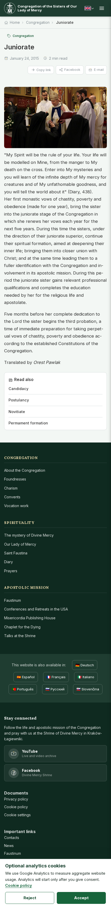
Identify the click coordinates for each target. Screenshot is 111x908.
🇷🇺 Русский (55, 689)
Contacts (11, 837)
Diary (8, 562)
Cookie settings (17, 815)
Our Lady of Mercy (20, 544)
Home (15, 22)
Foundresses (15, 479)
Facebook (72, 70)
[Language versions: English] (89, 8)
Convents (12, 497)
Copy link (43, 70)
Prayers (10, 571)
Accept (81, 897)
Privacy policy (16, 799)
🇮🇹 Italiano (85, 677)
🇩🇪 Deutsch (84, 665)
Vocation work (16, 505)
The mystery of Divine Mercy (29, 535)
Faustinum (12, 600)
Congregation (38, 22)
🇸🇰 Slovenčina (87, 689)
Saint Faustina (15, 553)
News (9, 845)
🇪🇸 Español (26, 677)
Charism (11, 488)
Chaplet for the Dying (22, 627)
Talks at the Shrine (20, 636)
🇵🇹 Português (23, 689)
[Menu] (102, 8)
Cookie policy (16, 807)
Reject (29, 897)
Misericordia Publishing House (30, 618)
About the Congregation (24, 470)
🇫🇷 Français (56, 677)
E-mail (99, 70)
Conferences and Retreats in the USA (36, 609)
